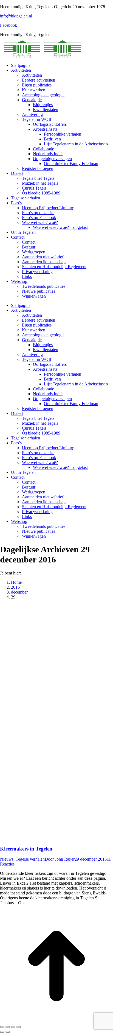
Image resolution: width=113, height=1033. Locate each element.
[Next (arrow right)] (7, 1032)
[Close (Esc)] (2, 1027)
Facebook (8, 25)
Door (60, 859)
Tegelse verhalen (30, 859)
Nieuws (6, 859)
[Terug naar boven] (56, 1020)
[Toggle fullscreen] (13, 1027)
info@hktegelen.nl (16, 16)
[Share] (7, 1027)
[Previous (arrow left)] (2, 1032)
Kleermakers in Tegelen (26, 849)
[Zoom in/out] (18, 1027)
